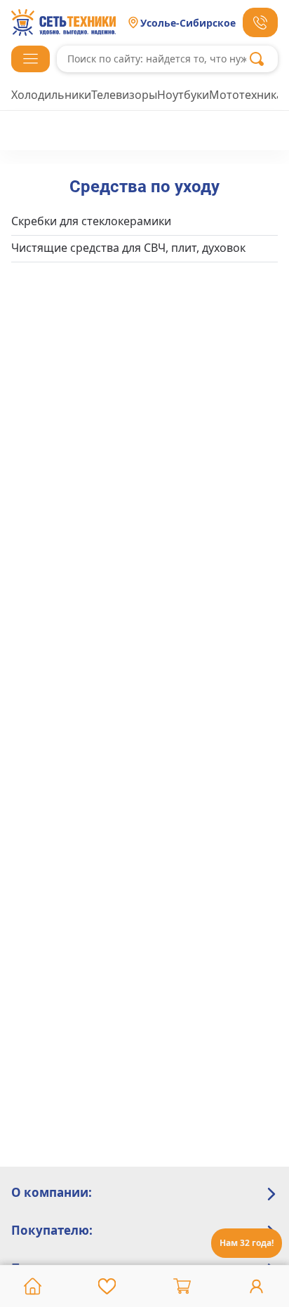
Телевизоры (124, 94)
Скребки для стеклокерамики (91, 221)
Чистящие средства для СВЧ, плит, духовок (128, 247)
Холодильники (51, 94)
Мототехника (246, 94)
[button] (30, 59)
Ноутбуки (183, 94)
